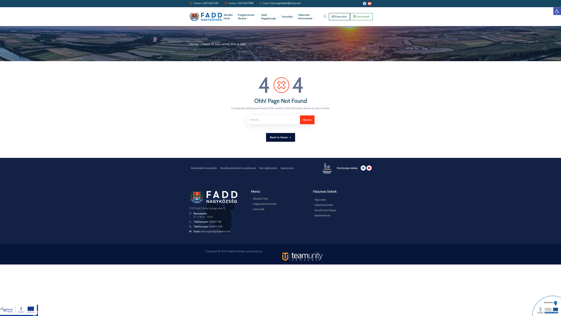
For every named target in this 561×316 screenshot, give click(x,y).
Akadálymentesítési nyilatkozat (238, 168)
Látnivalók (259, 209)
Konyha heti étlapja (325, 210)
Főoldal (193, 44)
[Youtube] (369, 3)
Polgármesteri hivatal (246, 16)
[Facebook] (364, 3)
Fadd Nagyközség (268, 16)
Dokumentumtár (324, 204)
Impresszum (287, 168)
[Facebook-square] (363, 168)
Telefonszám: (207, 221)
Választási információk (305, 16)
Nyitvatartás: (200, 213)
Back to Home (279, 137)
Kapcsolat (320, 199)
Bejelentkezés (322, 215)
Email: (282, 3)
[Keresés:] (273, 119)
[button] (557, 11)
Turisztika (286, 16)
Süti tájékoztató (268, 168)
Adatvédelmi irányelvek (204, 168)
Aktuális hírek (228, 16)
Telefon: (206, 3)
